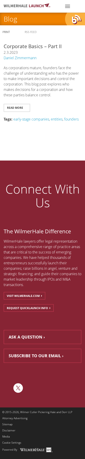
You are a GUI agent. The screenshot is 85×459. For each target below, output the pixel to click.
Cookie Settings (11, 442)
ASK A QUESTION (25, 337)
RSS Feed (31, 32)
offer (40, 241)
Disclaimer (8, 430)
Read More (15, 108)
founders (71, 119)
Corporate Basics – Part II (33, 46)
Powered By (9, 449)
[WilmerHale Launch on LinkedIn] (7, 388)
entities (57, 119)
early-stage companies (31, 119)
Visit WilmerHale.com (23, 296)
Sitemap (7, 424)
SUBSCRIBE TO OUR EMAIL (35, 355)
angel (52, 268)
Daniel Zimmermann (20, 57)
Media (6, 436)
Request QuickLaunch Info (27, 308)
